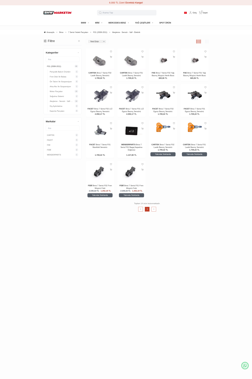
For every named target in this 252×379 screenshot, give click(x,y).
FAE (153, 73)
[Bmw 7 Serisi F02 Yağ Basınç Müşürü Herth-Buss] (163, 59)
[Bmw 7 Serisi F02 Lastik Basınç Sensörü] (100, 59)
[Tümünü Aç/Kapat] (79, 41)
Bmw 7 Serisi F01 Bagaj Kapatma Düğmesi (131, 147)
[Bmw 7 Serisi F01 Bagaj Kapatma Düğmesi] (131, 131)
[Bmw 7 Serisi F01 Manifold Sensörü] (100, 131)
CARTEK (92, 73)
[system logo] (57, 12)
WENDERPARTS (128, 144)
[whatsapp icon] (245, 365)
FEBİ (90, 185)
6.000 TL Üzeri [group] (126, 2)
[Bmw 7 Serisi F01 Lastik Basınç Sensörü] (131, 59)
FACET (91, 109)
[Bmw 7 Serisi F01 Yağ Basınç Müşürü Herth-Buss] (194, 59)
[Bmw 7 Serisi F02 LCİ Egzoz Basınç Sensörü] (100, 95)
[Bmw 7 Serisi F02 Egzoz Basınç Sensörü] (163, 95)
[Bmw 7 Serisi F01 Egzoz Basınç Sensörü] (194, 95)
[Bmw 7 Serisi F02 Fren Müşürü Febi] (100, 172)
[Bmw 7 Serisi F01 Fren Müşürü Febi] (131, 172)
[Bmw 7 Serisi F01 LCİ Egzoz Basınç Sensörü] (131, 95)
